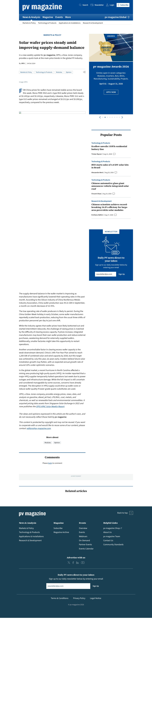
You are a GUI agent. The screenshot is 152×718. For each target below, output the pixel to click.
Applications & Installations (70, 23)
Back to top (122, 512)
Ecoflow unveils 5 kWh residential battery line (109, 148)
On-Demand (84, 540)
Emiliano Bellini (97, 215)
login (50, 463)
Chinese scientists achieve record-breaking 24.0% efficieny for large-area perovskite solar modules (109, 207)
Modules (59, 72)
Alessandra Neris (97, 172)
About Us (107, 532)
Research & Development (93, 23)
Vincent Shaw (96, 194)
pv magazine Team (111, 536)
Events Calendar (86, 548)
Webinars (83, 536)
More (68, 17)
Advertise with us (76, 557)
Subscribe (58, 528)
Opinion (68, 72)
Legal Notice (95, 598)
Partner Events (85, 544)
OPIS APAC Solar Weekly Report (50, 406)
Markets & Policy (29, 23)
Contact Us (108, 540)
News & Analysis (31, 17)
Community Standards (113, 544)
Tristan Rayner (96, 154)
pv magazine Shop (111, 528)
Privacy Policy (79, 598)
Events (59, 17)
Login (112, 5)
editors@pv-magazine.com (39, 428)
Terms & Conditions (59, 598)
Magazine (48, 17)
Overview (83, 528)
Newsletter (99, 5)
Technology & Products (47, 23)
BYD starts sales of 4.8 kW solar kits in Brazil (110, 166)
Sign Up (122, 274)
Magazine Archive (61, 532)
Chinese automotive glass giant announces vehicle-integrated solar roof (110, 186)
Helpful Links (110, 522)
